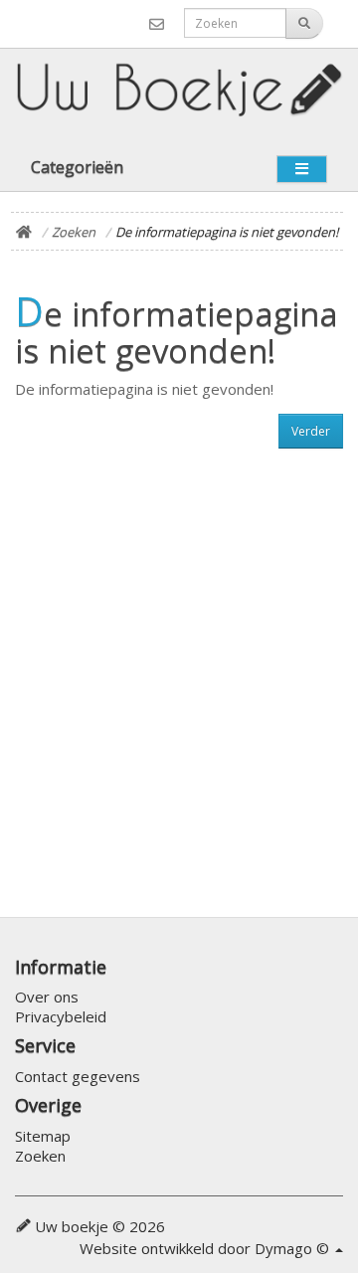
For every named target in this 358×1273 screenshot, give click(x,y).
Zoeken (73, 232)
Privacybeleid (60, 1016)
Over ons (47, 996)
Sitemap (43, 1136)
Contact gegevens (77, 1076)
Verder (310, 431)
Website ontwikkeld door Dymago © (206, 1248)
